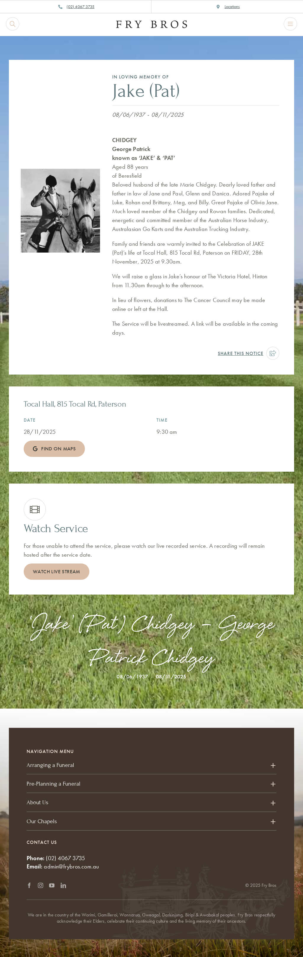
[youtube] (51, 885)
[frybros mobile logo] (151, 23)
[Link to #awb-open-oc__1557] (290, 23)
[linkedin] (63, 885)
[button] (151, 765)
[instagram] (40, 885)
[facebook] (29, 885)
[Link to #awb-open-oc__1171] (12, 23)
